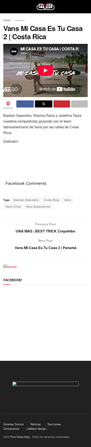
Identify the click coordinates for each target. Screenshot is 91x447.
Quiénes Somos (13, 424)
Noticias (35, 424)
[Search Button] (86, 6)
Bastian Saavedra (26, 200)
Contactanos (11, 428)
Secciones (54, 424)
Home (7, 20)
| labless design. (36, 428)
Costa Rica (51, 200)
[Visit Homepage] (46, 6)
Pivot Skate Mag (20, 437)
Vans (67, 200)
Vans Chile (13, 206)
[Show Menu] (5, 6)
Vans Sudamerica (38, 206)
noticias (20, 20)
